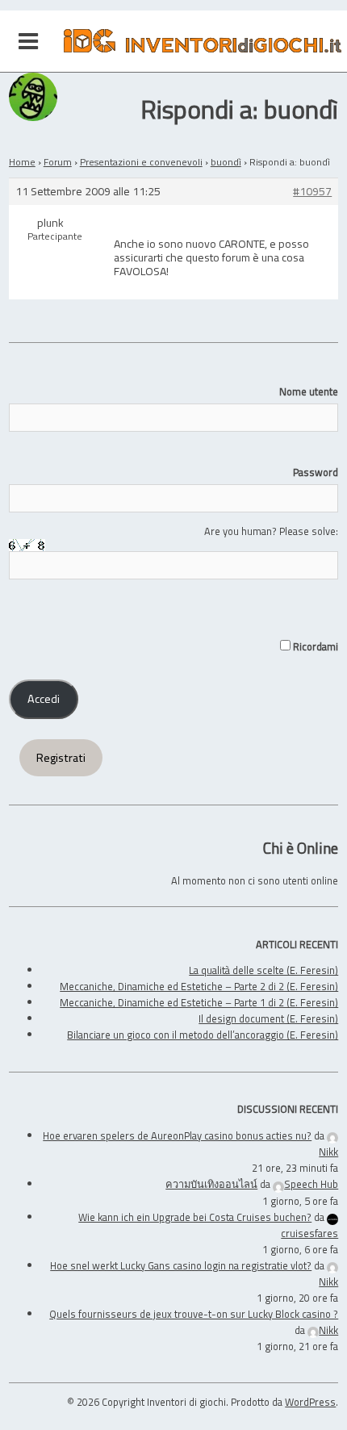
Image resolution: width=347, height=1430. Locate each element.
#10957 (312, 192)
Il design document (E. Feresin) (268, 1018)
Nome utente (308, 391)
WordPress (310, 1402)
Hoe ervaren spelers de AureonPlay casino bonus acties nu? (177, 1135)
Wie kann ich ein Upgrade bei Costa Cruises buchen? (194, 1217)
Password (315, 472)
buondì (226, 161)
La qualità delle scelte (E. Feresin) (263, 970)
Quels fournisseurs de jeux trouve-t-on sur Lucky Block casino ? (193, 1314)
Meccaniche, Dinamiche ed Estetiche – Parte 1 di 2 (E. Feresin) (199, 1002)
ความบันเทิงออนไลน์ (211, 1184)
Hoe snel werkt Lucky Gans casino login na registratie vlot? (180, 1265)
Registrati (61, 758)
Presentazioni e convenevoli (141, 161)
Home (22, 161)
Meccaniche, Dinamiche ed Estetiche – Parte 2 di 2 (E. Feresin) (199, 986)
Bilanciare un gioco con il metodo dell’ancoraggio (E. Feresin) (202, 1035)
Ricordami (314, 646)
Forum (58, 161)
